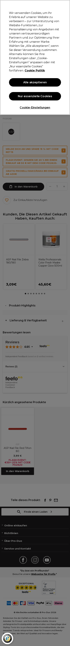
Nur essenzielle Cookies (35, 96)
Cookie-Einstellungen (35, 107)
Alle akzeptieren (35, 82)
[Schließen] (66, 5)
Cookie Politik (35, 70)
